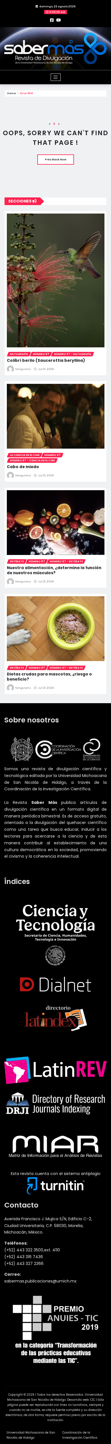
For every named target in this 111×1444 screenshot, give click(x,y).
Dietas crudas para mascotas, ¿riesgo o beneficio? (49, 677)
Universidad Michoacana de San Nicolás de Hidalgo (31, 1435)
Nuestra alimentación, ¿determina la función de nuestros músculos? (54, 570)
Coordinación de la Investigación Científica (79, 1435)
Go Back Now (56, 159)
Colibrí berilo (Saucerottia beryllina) (46, 360)
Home (11, 93)
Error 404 (26, 93)
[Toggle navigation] (56, 77)
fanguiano (23, 369)
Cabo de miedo (23, 467)
